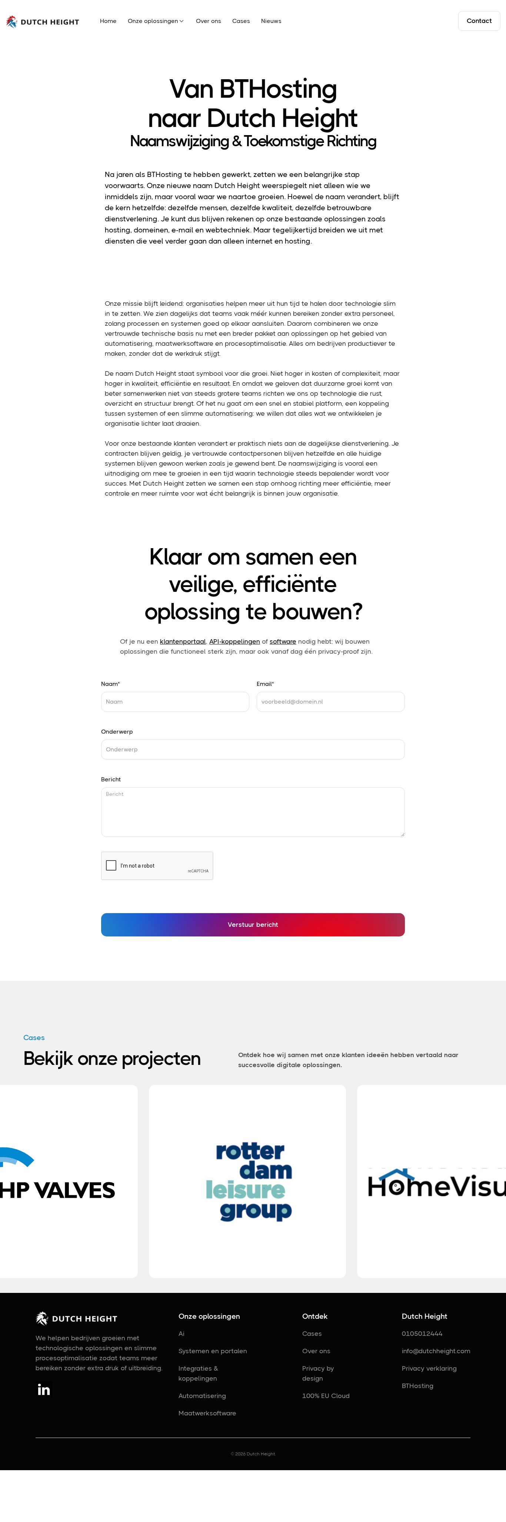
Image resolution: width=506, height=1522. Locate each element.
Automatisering (202, 1395)
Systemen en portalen (213, 1351)
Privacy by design (318, 1373)
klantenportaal (183, 641)
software (283, 641)
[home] (43, 21)
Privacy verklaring (429, 1368)
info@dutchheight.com (436, 1351)
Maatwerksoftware (207, 1413)
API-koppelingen (234, 641)
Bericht (111, 779)
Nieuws (271, 20)
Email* (265, 683)
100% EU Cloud (326, 1395)
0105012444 (422, 1333)
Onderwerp (117, 731)
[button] (156, 21)
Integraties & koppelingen (198, 1373)
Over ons (208, 20)
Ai (181, 1333)
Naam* (110, 683)
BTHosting (417, 1385)
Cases (241, 20)
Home (108, 20)
